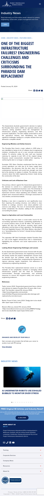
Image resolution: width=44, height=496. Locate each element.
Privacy (10, 492)
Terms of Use (18, 492)
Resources (6, 466)
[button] (34, 91)
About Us (6, 471)
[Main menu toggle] (40, 4)
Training (5, 450)
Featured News (25, 38)
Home (3, 38)
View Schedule (7, 347)
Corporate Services (9, 455)
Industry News (12, 38)
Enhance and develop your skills (16, 337)
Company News (8, 461)
